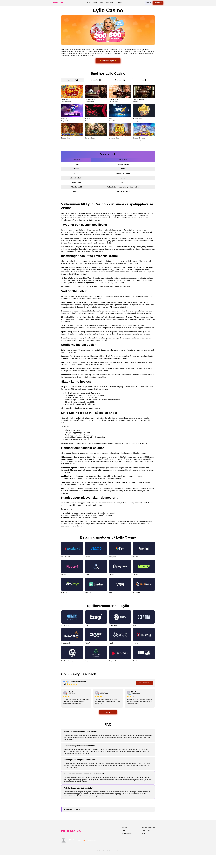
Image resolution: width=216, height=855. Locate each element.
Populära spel (71, 80)
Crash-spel (118, 80)
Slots (142, 80)
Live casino (94, 80)
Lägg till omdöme (144, 683)
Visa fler (108, 712)
